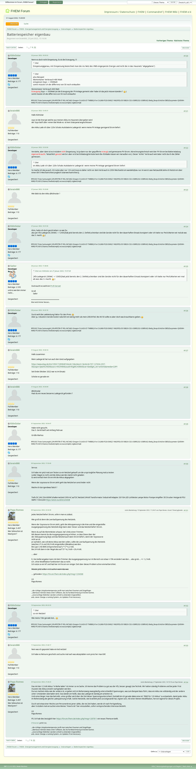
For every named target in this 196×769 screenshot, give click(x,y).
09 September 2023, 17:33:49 (41, 463)
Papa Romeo (17, 509)
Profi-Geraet (55, 286)
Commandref (154, 11)
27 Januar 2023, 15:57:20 (39, 226)
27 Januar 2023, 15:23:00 (39, 189)
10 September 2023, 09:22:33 (41, 605)
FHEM (141, 11)
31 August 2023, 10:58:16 (39, 350)
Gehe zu (154, 751)
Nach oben (10, 740)
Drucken (185, 48)
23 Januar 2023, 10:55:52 (39, 55)
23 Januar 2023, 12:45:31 (39, 111)
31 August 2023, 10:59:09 (39, 387)
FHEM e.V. (186, 11)
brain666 (15, 110)
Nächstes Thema (181, 40)
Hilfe (153, 766)
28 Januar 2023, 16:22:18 (39, 310)
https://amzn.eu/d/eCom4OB (58, 500)
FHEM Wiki (171, 11)
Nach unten (11, 48)
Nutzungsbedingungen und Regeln (169, 766)
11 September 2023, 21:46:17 (41, 645)
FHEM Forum (20, 11)
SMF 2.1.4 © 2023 (10, 766)
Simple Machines (21, 766)
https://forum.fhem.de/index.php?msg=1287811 (76, 718)
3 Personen (35, 723)
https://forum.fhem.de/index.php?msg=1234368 (63, 574)
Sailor (13, 265)
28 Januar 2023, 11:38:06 (39, 266)
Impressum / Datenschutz (119, 11)
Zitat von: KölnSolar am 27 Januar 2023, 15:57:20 (53, 271)
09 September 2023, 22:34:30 (41, 510)
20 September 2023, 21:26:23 (41, 682)
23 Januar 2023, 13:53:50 (39, 147)
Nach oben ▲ (187, 766)
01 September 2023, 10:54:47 (41, 423)
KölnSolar (15, 55)
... (29, 47)
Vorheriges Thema (165, 40)
